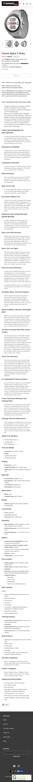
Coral (22, 82)
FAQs (4, 741)
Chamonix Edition (18, 87)
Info (18, 61)
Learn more (4, 65)
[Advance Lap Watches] (14, 779)
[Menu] (30, 3)
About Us (5, 724)
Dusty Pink (28, 82)
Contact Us (6, 732)
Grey (16, 82)
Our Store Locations (8, 728)
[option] (9, 44)
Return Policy (6, 737)
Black (19, 82)
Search (5, 719)
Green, (7, 87)
